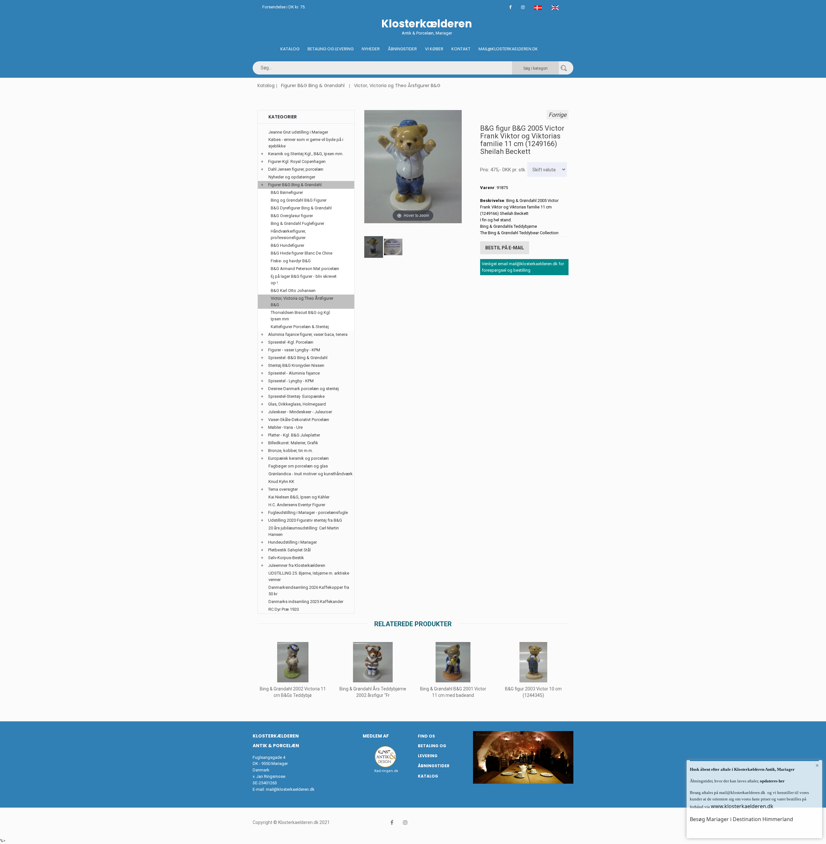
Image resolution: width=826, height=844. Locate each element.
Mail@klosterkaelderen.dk (508, 49)
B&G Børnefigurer (287, 192)
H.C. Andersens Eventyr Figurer (296, 504)
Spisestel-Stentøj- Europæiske (296, 396)
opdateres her (772, 781)
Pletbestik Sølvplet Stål (289, 550)
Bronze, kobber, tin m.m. (290, 450)
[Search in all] (563, 68)
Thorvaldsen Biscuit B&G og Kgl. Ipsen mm (301, 315)
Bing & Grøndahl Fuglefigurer (297, 223)
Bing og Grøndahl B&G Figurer (299, 200)
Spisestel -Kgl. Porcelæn (290, 342)
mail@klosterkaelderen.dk (290, 789)
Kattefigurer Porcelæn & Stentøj (300, 326)
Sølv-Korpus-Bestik (286, 557)
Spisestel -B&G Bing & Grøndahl (297, 357)
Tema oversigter (283, 489)
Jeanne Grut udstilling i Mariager (298, 132)
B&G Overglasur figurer (292, 215)
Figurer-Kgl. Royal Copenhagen (297, 161)
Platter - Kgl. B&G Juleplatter (294, 435)
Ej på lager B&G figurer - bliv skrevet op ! (304, 279)
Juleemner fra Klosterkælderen (296, 565)
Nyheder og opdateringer (291, 177)
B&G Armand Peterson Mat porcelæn (305, 268)
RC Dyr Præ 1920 (283, 609)
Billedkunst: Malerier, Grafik (293, 442)
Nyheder (371, 49)
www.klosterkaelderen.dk (742, 806)
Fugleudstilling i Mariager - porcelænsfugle (308, 512)
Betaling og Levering (330, 49)
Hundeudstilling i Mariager (292, 542)
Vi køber (434, 49)
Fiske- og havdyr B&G (291, 260)
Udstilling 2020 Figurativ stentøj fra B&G (305, 520)
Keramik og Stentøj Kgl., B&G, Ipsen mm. (305, 153)
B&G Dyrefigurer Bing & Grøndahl (301, 208)
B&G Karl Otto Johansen (293, 290)
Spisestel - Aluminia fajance (294, 373)
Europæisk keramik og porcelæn (298, 458)
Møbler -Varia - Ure (285, 427)
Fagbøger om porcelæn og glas (298, 466)
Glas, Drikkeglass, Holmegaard (297, 404)
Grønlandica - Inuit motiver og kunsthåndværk (310, 473)
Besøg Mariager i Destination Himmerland (741, 819)
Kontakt (460, 49)
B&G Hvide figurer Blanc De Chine (301, 253)
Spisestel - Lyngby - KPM (291, 380)
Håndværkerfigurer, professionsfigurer (288, 234)
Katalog (289, 49)
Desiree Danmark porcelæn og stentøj (303, 388)
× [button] (817, 765)
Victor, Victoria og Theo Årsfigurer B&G (397, 85)
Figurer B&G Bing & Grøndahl (313, 85)
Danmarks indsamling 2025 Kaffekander (305, 601)
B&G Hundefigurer (287, 245)
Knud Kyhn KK (281, 481)
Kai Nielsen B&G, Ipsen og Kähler (298, 497)
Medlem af (376, 736)
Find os (426, 736)
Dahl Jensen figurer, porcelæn (295, 169)
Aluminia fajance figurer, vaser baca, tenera (308, 334)
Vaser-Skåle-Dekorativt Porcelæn (298, 419)
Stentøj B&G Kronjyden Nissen (296, 365)
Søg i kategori (535, 68)
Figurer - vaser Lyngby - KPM (294, 349)
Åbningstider (402, 49)
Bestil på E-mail (504, 247)
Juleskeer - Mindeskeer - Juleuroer (300, 411)
